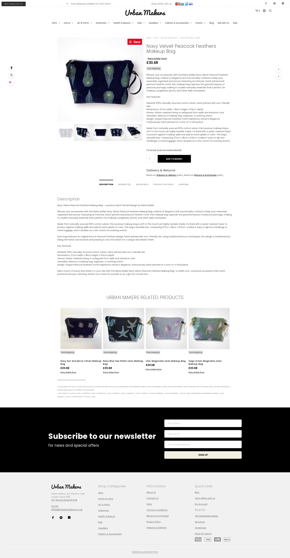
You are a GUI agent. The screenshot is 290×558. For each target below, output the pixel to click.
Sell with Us (223, 22)
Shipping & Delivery (157, 527)
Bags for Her (102, 387)
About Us (151, 492)
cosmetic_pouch (148, 393)
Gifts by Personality (169, 38)
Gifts (54, 22)
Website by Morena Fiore (145, 552)
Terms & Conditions (157, 510)
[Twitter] (11, 75)
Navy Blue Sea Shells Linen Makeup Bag (123, 362)
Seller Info (142, 184)
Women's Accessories (84, 390)
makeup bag (196, 393)
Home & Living (105, 498)
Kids (140, 22)
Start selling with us (14, 3)
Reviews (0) (124, 184)
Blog (211, 22)
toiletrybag (76, 397)
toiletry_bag (89, 397)
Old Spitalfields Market (206, 516)
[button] (257, 10)
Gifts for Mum (202, 387)
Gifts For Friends (175, 387)
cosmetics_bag (88, 393)
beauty (66, 393)
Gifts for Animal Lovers (190, 38)
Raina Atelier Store (157, 58)
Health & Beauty (122, 22)
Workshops (200, 527)
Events (199, 22)
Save (137, 42)
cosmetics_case (103, 393)
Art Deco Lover (75, 387)
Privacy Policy (154, 521)
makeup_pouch (64, 397)
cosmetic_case (132, 393)
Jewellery (153, 22)
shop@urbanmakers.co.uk (66, 509)
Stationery (101, 22)
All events (200, 521)
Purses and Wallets (65, 390)
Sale (235, 22)
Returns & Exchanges (205, 175)
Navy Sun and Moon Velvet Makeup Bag (81, 362)
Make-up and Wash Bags (219, 387)
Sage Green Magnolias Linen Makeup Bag (205, 362)
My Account (201, 504)
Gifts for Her (189, 387)
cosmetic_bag (118, 393)
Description (106, 184)
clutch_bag (75, 393)
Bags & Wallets (89, 387)
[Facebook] (11, 68)
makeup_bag (218, 393)
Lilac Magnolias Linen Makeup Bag (165, 360)
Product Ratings (163, 184)
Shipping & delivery (166, 175)
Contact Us (152, 498)
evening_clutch (163, 393)
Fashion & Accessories (177, 22)
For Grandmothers (137, 387)
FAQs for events (203, 533)
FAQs (149, 504)
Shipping (184, 184)
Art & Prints (83, 22)
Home (67, 22)
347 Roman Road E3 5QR (64, 500)
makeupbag (207, 393)
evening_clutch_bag (180, 393)
